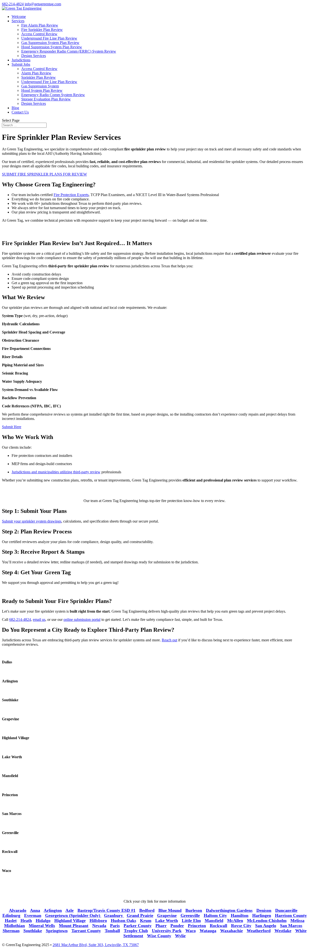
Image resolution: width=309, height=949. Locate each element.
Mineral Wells (42, 925)
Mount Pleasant (73, 925)
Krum (145, 920)
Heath (26, 920)
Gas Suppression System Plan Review (50, 43)
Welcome (19, 16)
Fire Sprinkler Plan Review (42, 30)
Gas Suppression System (40, 86)
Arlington (53, 910)
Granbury (114, 915)
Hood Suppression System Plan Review (51, 47)
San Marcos (291, 925)
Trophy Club (136, 930)
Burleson (193, 910)
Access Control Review (39, 34)
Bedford (146, 910)
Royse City (241, 925)
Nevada (99, 925)
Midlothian (14, 925)
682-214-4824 (13, 4)
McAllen (235, 920)
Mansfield (214, 920)
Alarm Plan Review (36, 73)
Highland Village (70, 920)
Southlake (32, 930)
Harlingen (261, 915)
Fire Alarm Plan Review (39, 25)
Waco (190, 930)
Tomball (112, 930)
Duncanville (286, 910)
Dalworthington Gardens (229, 910)
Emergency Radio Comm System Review (53, 95)
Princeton (197, 925)
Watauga (208, 930)
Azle (69, 910)
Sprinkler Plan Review (38, 77)
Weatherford (259, 930)
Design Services (33, 56)
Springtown (57, 930)
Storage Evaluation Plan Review (46, 99)
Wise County (159, 935)
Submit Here (11, 427)
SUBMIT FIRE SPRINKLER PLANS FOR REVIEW (44, 174)
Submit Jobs (21, 64)
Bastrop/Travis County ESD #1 (106, 910)
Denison (263, 910)
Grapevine (167, 915)
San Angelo (265, 925)
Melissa (297, 920)
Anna (35, 910)
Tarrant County (86, 930)
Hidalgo (43, 920)
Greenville (190, 915)
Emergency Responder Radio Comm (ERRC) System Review (68, 51)
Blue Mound (170, 910)
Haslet (11, 920)
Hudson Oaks (123, 920)
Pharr (161, 925)
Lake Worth (166, 920)
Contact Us (20, 112)
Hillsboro (98, 920)
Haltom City (215, 915)
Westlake (282, 930)
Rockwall (218, 925)
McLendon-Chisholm (267, 920)
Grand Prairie (140, 915)
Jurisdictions (21, 60)
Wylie (180, 935)
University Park (167, 930)
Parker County (138, 925)
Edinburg (11, 915)
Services (18, 21)
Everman (32, 915)
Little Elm (191, 920)
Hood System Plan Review (42, 90)
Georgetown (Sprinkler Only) (73, 915)
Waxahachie (231, 930)
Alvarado (17, 910)
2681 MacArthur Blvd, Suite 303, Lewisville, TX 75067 (96, 945)
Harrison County (291, 915)
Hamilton (239, 915)
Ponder (177, 925)
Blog (15, 108)
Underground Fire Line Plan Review (49, 38)
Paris (115, 925)
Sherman (11, 930)
